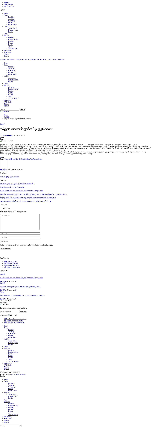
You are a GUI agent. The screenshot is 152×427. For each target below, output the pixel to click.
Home (6, 13)
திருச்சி (2, 124)
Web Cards (7, 52)
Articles (6, 26)
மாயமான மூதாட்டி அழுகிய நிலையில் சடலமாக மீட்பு (17, 183)
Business (11, 37)
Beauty (10, 43)
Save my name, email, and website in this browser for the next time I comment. (27, 245)
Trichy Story (12, 28)
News (6, 15)
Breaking (11, 17)
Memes (6, 54)
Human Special (13, 30)
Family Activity (13, 39)
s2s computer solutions (18, 374)
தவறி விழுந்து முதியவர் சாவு (9, 176)
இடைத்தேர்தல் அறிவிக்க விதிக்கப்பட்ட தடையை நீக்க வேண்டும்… (22, 295)
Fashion (10, 41)
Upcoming (11, 21)
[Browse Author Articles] (4, 168)
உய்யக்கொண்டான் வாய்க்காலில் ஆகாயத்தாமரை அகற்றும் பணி (21, 278)
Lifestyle (7, 35)
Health (10, 45)
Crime (6, 34)
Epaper (6, 56)
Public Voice (12, 24)
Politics (10, 32)
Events (10, 22)
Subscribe (23, 311)
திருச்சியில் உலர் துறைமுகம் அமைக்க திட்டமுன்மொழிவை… (20, 286)
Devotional (7, 50)
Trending (11, 19)
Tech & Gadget (13, 48)
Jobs (9, 47)
